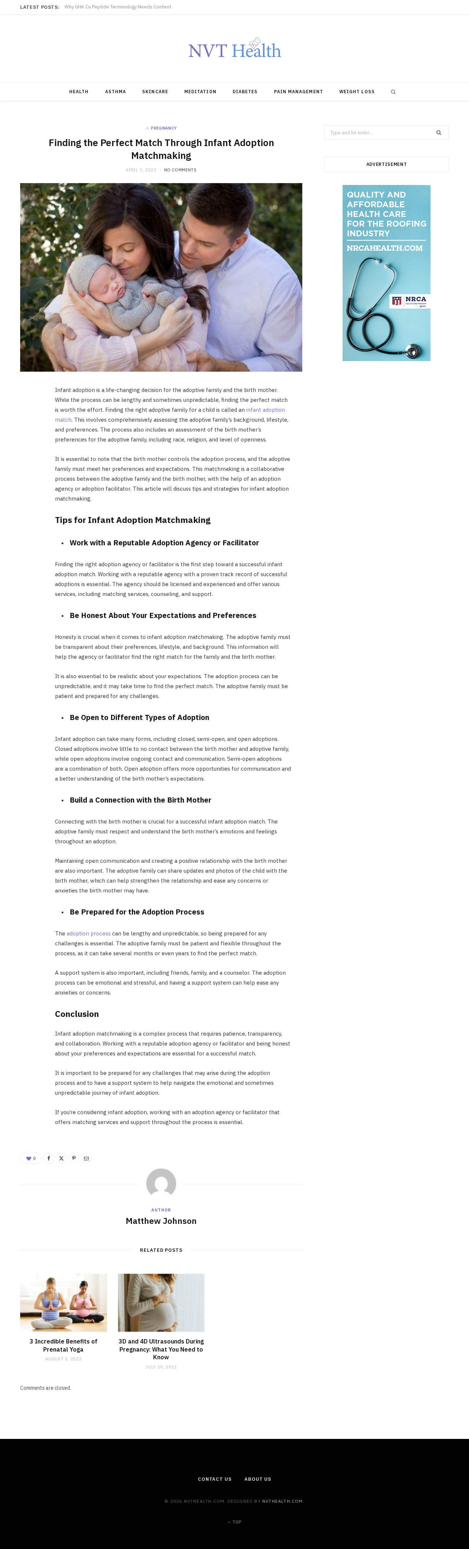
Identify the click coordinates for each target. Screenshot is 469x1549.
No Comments (180, 169)
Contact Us (215, 1479)
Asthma (115, 91)
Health (79, 91)
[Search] (392, 91)
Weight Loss (357, 91)
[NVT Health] (235, 48)
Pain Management (298, 91)
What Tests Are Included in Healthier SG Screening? (120, 7)
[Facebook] (29, 414)
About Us (257, 1479)
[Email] (29, 470)
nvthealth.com (282, 1501)
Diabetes (245, 91)
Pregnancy (164, 128)
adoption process (89, 933)
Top (236, 1522)
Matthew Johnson (161, 1220)
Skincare (155, 91)
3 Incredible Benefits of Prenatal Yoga (63, 1345)
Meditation (200, 91)
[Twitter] (29, 433)
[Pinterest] (29, 451)
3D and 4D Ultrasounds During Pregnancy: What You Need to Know (161, 1349)
